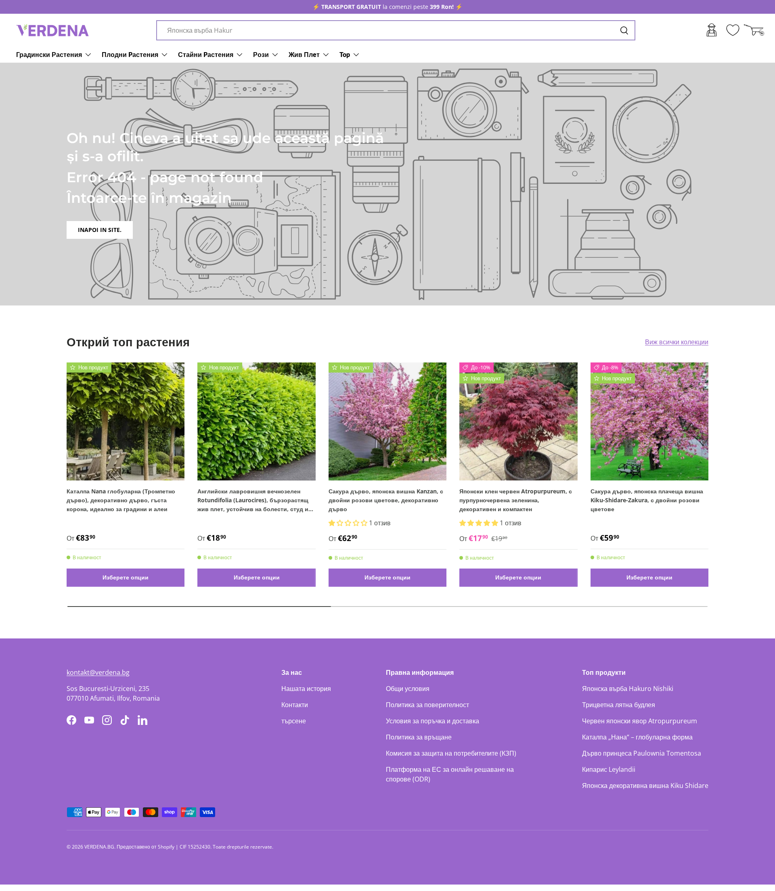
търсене (293, 720)
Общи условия (407, 688)
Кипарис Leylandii (608, 769)
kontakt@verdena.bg (98, 672)
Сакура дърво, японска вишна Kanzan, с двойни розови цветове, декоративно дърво (386, 499)
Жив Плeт (304, 54)
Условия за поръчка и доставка (432, 720)
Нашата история (306, 688)
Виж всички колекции (676, 341)
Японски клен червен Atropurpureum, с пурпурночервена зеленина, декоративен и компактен (515, 499)
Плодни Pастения (130, 54)
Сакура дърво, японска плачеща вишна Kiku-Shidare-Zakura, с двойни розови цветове (647, 499)
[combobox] (395, 30)
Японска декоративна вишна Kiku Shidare (645, 785)
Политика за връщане (419, 737)
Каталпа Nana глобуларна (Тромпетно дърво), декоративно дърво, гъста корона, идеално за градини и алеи (121, 499)
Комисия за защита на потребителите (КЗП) (451, 753)
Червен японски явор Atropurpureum (639, 720)
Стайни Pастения (205, 54)
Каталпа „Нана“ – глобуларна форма (637, 737)
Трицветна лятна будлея (618, 704)
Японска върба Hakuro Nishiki (627, 688)
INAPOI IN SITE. (99, 230)
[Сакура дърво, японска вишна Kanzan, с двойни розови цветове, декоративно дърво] (387, 421)
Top (344, 54)
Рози (261, 54)
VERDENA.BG (99, 846)
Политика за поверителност (427, 704)
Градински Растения (49, 54)
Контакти (294, 704)
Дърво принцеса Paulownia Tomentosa (641, 753)
